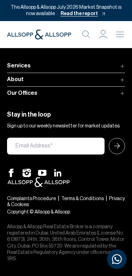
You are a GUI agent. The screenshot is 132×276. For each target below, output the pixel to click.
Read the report (79, 13)
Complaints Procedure (31, 198)
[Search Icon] (86, 34)
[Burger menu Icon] (120, 34)
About (15, 79)
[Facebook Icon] (11, 172)
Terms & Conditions (82, 198)
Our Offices (22, 93)
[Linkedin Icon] (58, 172)
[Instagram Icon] (27, 172)
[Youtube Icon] (42, 172)
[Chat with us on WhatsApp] (117, 259)
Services (19, 65)
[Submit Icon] (115, 146)
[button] (103, 34)
